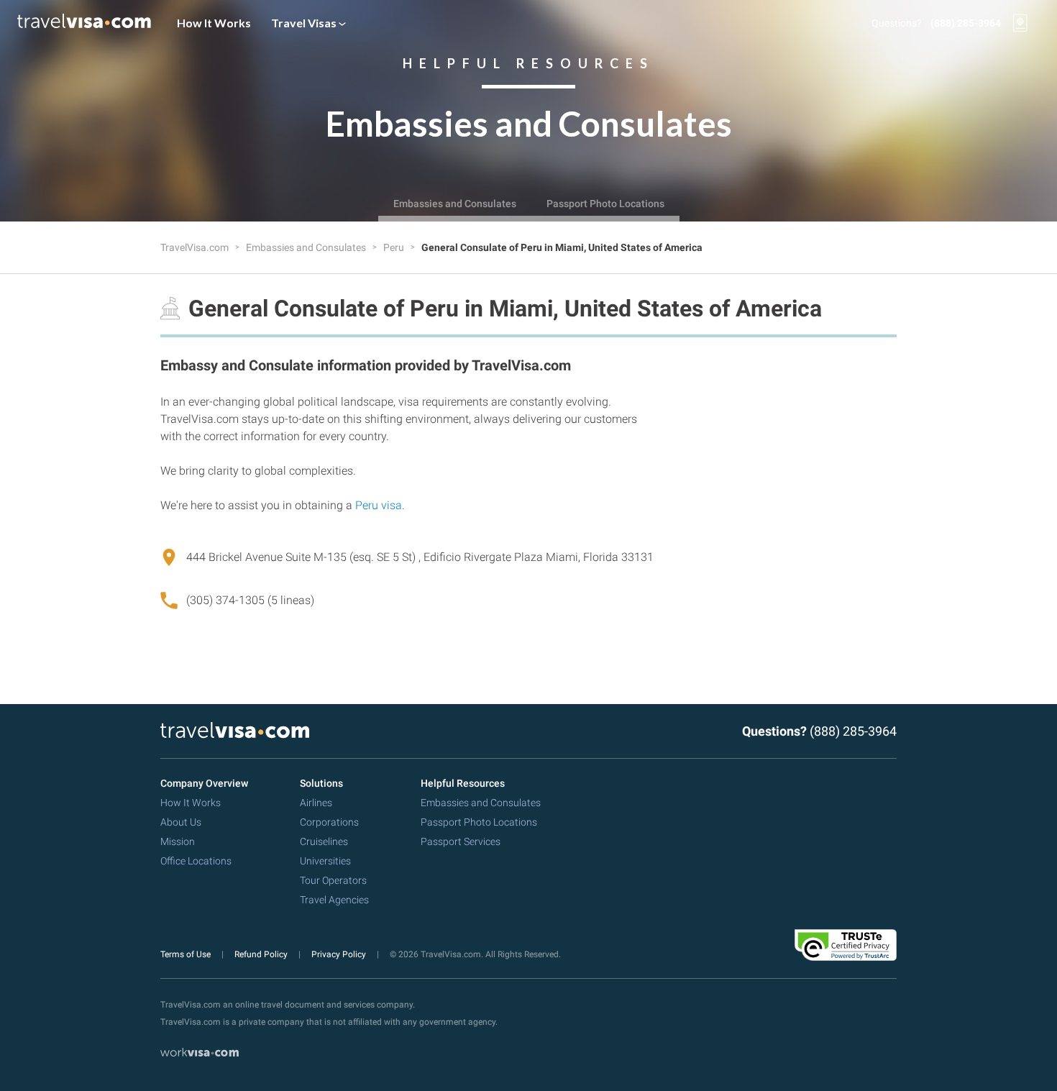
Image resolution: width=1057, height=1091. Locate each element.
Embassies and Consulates (454, 203)
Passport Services (460, 841)
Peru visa (378, 505)
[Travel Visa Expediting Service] (84, 23)
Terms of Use (186, 954)
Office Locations (196, 861)
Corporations (329, 822)
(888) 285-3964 (965, 23)
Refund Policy (262, 954)
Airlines (316, 802)
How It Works (214, 22)
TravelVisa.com (195, 247)
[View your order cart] (1020, 23)
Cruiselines (324, 841)
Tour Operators (333, 880)
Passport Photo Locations (605, 203)
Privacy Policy (339, 954)
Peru (394, 247)
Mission (177, 841)
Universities (325, 861)
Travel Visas (305, 22)
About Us (180, 822)
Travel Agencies (334, 899)
